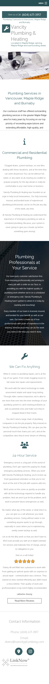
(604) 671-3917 (31, 14)
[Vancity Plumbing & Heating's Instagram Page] (30, 652)
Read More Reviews (24, 600)
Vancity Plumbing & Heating (23, 33)
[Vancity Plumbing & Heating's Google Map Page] (18, 652)
